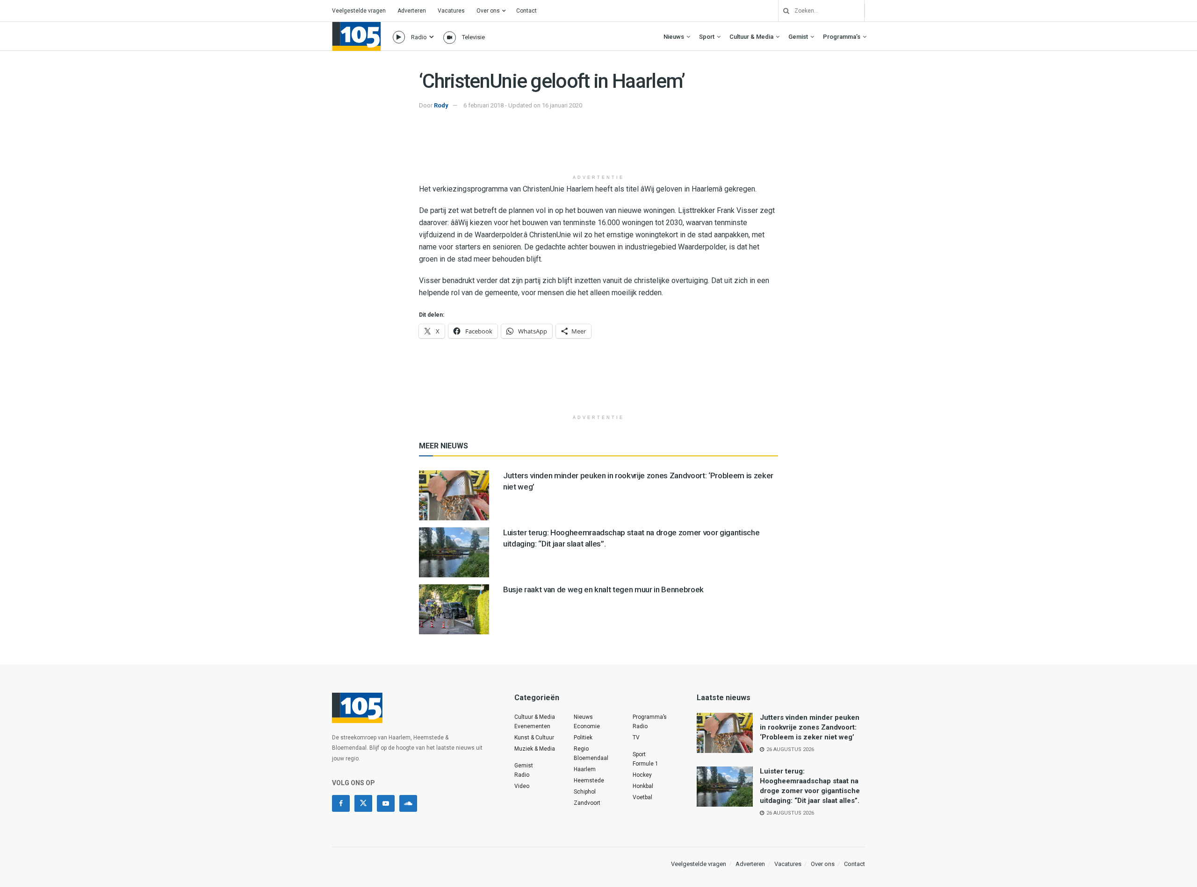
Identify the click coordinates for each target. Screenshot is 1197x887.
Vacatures (451, 10)
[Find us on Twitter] (363, 803)
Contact (526, 10)
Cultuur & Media (751, 36)
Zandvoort (587, 803)
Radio (419, 37)
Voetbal (642, 797)
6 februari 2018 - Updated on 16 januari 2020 (522, 105)
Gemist (798, 36)
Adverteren (411, 10)
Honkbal (643, 786)
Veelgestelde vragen (359, 10)
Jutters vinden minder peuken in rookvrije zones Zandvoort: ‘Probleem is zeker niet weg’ (809, 727)
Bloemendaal (591, 758)
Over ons (488, 10)
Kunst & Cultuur (534, 737)
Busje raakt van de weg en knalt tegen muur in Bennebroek (603, 589)
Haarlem (585, 769)
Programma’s (841, 36)
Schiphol (585, 791)
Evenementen (532, 726)
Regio (581, 748)
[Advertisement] (598, 146)
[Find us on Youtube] (386, 803)
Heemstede (589, 780)
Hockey (642, 775)
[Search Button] (782, 10)
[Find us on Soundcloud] (408, 803)
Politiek (583, 737)
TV (636, 737)
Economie (587, 726)
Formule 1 (645, 763)
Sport (706, 36)
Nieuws (673, 36)
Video (521, 786)
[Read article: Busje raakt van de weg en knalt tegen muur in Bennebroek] (454, 609)
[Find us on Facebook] (341, 803)
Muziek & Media (534, 748)
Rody (441, 105)
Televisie (473, 37)
